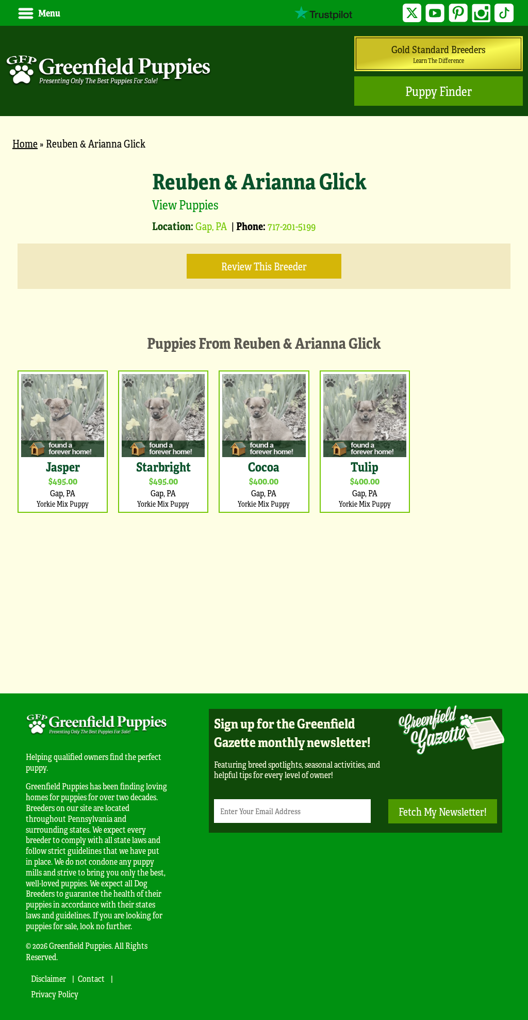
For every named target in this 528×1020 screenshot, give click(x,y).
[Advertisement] (264, 600)
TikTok (504, 13)
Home (25, 143)
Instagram (481, 13)
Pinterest (458, 13)
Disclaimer (48, 978)
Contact (91, 978)
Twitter (412, 13)
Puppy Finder (438, 91)
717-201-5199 (292, 225)
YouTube (434, 13)
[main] (264, 416)
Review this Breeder (264, 265)
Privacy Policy (54, 994)
